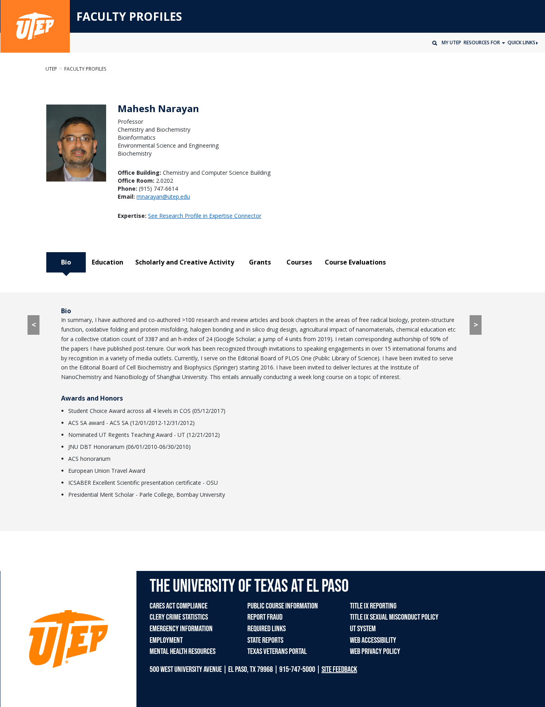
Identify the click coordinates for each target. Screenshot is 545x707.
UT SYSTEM (363, 629)
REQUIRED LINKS (266, 629)
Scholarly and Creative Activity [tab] (184, 262)
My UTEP (451, 42)
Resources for (482, 42)
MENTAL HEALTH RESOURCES (182, 651)
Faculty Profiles (85, 68)
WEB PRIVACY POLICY (375, 651)
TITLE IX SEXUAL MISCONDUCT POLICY (394, 617)
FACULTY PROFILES (129, 17)
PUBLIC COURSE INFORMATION (282, 606)
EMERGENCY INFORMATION (181, 629)
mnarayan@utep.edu (163, 196)
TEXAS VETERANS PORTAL (277, 651)
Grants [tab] (260, 262)
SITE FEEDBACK (339, 669)
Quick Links (521, 42)
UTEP (51, 68)
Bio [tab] (66, 262)
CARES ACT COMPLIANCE (178, 606)
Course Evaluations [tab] (355, 262)
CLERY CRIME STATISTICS (179, 617)
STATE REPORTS (265, 640)
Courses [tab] (299, 262)
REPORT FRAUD (264, 617)
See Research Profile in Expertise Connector (204, 215)
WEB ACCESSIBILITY (373, 640)
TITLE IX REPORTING (373, 606)
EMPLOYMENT (166, 640)
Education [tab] (107, 262)
